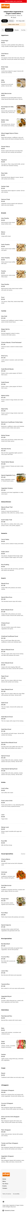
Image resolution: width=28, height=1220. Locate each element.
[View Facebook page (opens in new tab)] (3, 1202)
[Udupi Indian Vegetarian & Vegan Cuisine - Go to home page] (5, 6)
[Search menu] (2, 30)
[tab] (4, 20)
